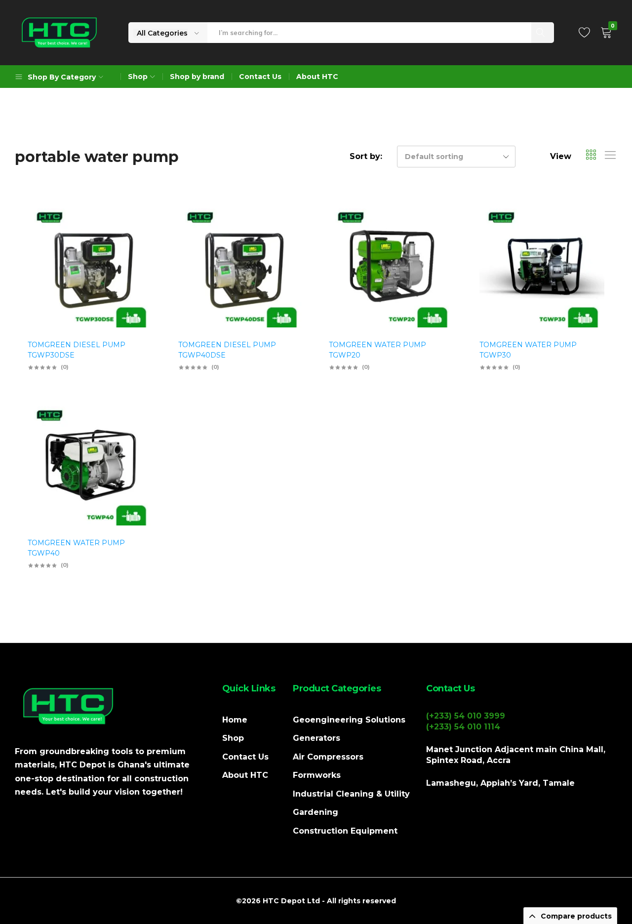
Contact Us (260, 76)
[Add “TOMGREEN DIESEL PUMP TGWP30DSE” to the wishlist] (140, 230)
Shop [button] (138, 76)
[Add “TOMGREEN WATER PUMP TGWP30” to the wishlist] (592, 230)
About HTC (317, 76)
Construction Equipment (345, 831)
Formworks (317, 775)
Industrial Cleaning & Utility (351, 794)
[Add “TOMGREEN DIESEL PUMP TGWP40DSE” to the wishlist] (291, 230)
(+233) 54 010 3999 (465, 716)
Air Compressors (328, 757)
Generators (316, 738)
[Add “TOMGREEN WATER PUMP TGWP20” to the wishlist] (441, 230)
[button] (140, 256)
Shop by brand (197, 76)
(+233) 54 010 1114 (463, 726)
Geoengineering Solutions (349, 719)
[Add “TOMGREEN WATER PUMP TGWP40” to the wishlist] (140, 428)
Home (234, 719)
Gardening (315, 812)
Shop (233, 738)
